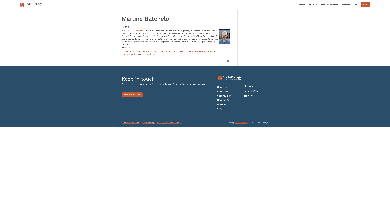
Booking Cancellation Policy (169, 122)
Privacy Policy (148, 122)
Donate (365, 5)
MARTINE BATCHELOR (132, 31)
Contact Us (347, 5)
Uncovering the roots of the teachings (139, 54)
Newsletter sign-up (132, 95)
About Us (222, 91)
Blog (323, 5)
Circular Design (241, 122)
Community (224, 95)
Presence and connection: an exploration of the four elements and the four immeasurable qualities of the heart (170, 51)
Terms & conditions (131, 122)
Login (356, 5)
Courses (222, 87)
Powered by (223, 61)
